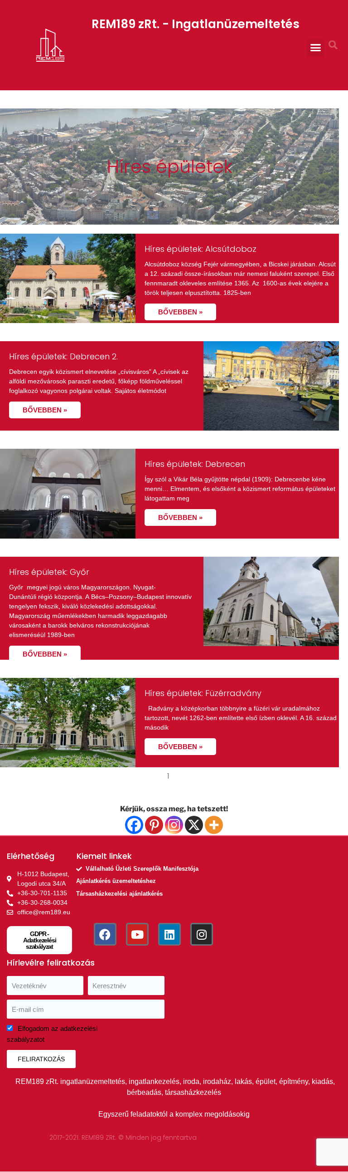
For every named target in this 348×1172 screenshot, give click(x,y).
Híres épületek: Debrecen (195, 464)
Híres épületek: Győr (49, 572)
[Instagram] (174, 825)
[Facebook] (134, 825)
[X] (194, 825)
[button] (315, 47)
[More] (214, 825)
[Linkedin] (169, 934)
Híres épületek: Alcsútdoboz (200, 249)
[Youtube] (137, 934)
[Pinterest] (154, 825)
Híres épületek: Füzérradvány (203, 693)
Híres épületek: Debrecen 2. (63, 356)
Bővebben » (180, 312)
